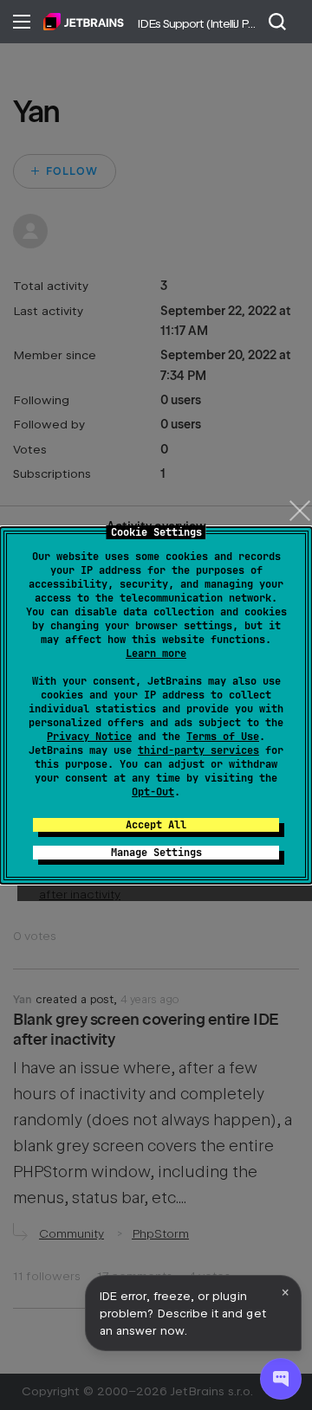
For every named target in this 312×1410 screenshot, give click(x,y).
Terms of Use (222, 737)
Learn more (156, 653)
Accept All (156, 825)
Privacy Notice (89, 737)
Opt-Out (153, 792)
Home (83, 21)
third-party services (198, 750)
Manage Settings (156, 853)
